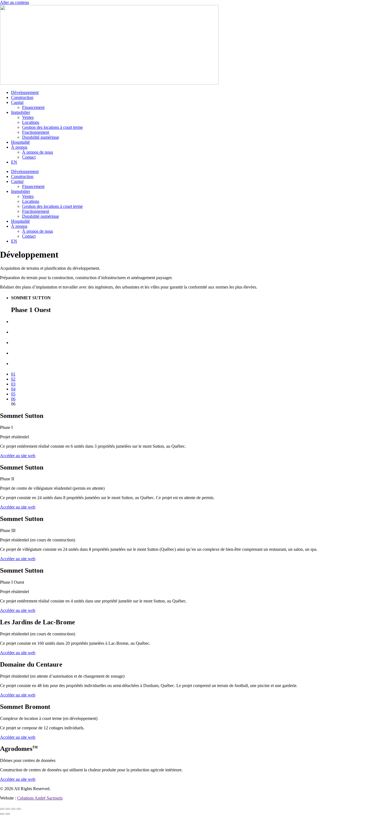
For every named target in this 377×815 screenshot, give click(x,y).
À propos (19, 147)
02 (13, 379)
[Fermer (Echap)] (19, 809)
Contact (29, 157)
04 (13, 389)
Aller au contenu (14, 2)
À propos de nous (37, 152)
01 (13, 374)
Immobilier (20, 112)
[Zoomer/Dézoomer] (2, 809)
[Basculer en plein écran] (8, 809)
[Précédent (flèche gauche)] (2, 814)
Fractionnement (35, 132)
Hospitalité (20, 142)
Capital (17, 102)
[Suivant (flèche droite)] (8, 814)
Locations (30, 122)
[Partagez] (13, 809)
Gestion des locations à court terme (52, 127)
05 (13, 394)
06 (13, 399)
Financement (33, 107)
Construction (22, 97)
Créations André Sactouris (40, 798)
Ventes (28, 117)
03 (13, 384)
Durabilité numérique (40, 137)
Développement (25, 92)
